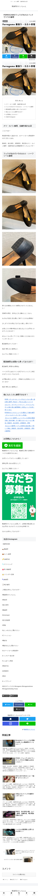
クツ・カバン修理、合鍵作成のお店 (16, 104)
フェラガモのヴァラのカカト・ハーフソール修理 (19, 106)
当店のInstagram (10, 117)
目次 (16, 100)
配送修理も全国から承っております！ (16, 109)
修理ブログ (14, 695)
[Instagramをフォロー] (10, 724)
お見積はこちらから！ (12, 114)
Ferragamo (6, 695)
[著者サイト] (10, 719)
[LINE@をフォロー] (27, 724)
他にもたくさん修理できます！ (14, 112)
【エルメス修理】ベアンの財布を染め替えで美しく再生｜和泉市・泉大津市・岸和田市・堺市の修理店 (19, 428)
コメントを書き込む (19, 874)
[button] (34, 440)
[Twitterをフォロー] (27, 719)
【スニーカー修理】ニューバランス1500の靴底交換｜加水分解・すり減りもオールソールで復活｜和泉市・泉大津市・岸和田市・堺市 (20, 420)
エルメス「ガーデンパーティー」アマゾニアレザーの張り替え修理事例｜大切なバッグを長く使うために (19, 407)
